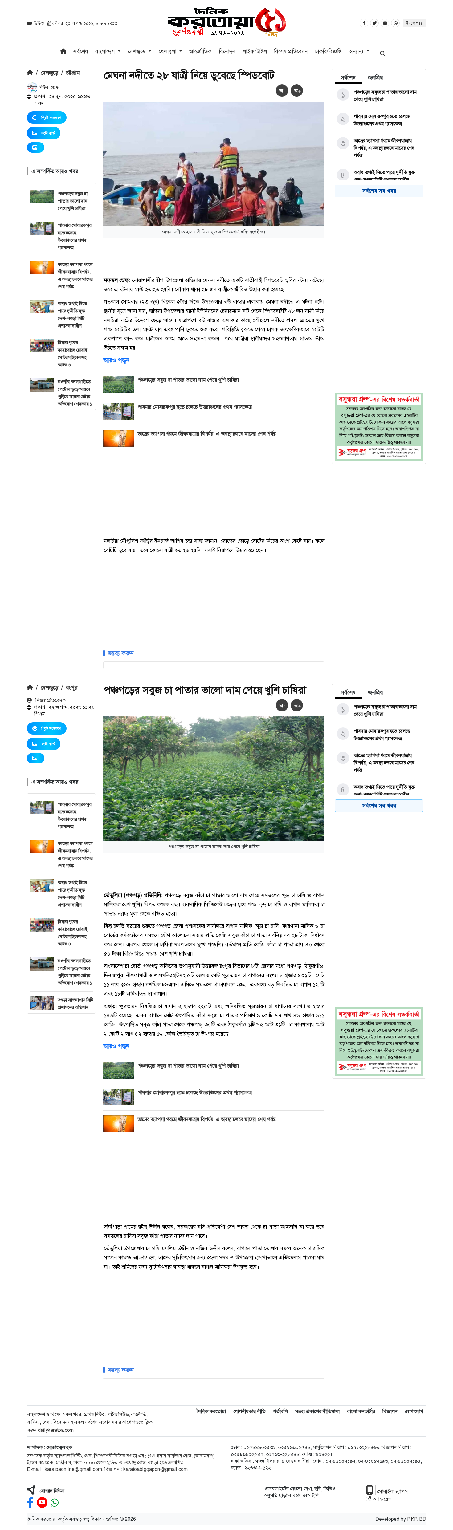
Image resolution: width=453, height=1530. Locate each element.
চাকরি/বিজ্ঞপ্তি (328, 51)
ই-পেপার (414, 23)
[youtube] (42, 1502)
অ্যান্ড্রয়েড (382, 1499)
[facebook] (30, 1502)
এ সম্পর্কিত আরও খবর (54, 171)
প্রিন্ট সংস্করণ (51, 117)
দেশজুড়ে (49, 73)
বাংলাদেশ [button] (105, 51)
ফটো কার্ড (48, 133)
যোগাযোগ (414, 1411)
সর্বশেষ (80, 51)
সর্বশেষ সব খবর (379, 191)
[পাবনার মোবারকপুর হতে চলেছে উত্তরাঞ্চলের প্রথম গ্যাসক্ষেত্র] (378, 120)
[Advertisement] (61, 502)
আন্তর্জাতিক (200, 51)
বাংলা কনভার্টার (361, 1411)
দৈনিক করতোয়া (211, 1411)
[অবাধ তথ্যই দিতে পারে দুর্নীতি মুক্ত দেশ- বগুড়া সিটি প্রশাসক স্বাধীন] (378, 176)
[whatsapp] (55, 1502)
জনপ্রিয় (375, 77)
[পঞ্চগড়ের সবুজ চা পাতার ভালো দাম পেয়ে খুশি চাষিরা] (378, 95)
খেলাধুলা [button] (168, 51)
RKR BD (416, 1519)
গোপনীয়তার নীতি (249, 1411)
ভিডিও (38, 23)
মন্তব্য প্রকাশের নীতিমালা (317, 1411)
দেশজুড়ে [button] (137, 51)
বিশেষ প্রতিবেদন (291, 51)
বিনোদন (227, 51)
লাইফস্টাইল (255, 51)
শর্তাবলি (280, 1411)
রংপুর (71, 687)
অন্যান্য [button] (357, 51)
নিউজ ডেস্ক (48, 87)
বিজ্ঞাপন (390, 1411)
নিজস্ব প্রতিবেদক (50, 700)
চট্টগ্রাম (73, 73)
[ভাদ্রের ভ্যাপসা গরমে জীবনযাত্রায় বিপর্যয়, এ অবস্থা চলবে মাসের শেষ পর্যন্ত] (378, 148)
